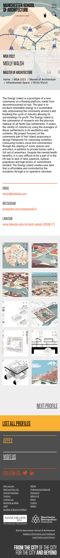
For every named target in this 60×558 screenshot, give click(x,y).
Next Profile (47, 406)
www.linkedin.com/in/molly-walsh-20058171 (28, 224)
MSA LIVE (34, 496)
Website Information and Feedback (39, 534)
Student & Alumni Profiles (14, 510)
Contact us (8, 500)
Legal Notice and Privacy (43, 537)
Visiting (6, 496)
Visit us (9, 456)
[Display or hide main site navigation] (54, 5)
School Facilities (10, 493)
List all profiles (16, 423)
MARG (33, 506)
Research (35, 493)
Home (6, 79)
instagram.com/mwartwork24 (19, 209)
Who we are (8, 486)
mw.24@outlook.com (14, 193)
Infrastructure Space (18, 82)
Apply (7, 440)
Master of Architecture (43, 79)
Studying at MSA (10, 503)
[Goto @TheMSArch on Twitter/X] (25, 473)
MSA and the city (11, 489)
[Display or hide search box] (54, 14)
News (33, 500)
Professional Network (40, 489)
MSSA (33, 486)
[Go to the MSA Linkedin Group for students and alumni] (32, 473)
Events (33, 503)
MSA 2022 (20, 79)
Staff (5, 506)
